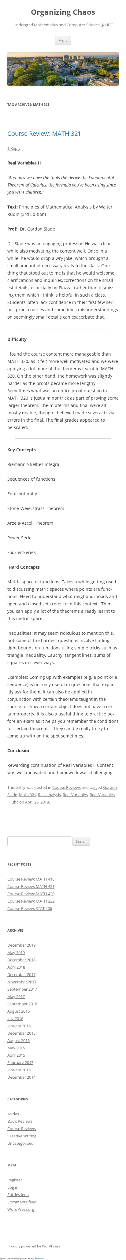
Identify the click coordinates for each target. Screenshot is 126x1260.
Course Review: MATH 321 (44, 133)
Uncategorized (20, 1143)
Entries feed (18, 1194)
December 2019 (21, 945)
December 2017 (21, 974)
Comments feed (21, 1202)
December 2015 (21, 1033)
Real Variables (75, 794)
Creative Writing (21, 1136)
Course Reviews (66, 787)
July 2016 (15, 1018)
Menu (63, 40)
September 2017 (22, 989)
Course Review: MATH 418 (30, 879)
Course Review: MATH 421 (30, 886)
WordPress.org (20, 1209)
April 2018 (16, 967)
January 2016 (19, 1026)
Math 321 (27, 794)
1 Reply (13, 148)
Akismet (39, 1258)
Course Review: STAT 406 (29, 908)
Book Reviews (19, 1121)
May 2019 (16, 952)
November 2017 (21, 982)
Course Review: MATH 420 (30, 893)
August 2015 (18, 1040)
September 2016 (22, 1004)
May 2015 (16, 1048)
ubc (15, 802)
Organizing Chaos (63, 12)
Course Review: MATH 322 (30, 901)
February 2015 (20, 1062)
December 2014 (21, 1077)
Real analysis (49, 794)
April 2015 (16, 1055)
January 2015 (19, 1070)
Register (14, 1180)
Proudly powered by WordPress (34, 1246)
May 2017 (16, 996)
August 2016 (18, 1011)
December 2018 (21, 960)
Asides (13, 1114)
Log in (12, 1187)
